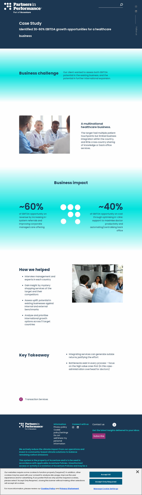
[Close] (138, 472)
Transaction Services (36, 399)
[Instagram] (136, 6)
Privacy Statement (69, 488)
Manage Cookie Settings (106, 488)
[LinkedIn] (136, 11)
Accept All (106, 474)
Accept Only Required (105, 481)
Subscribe (98, 436)
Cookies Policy (48, 488)
